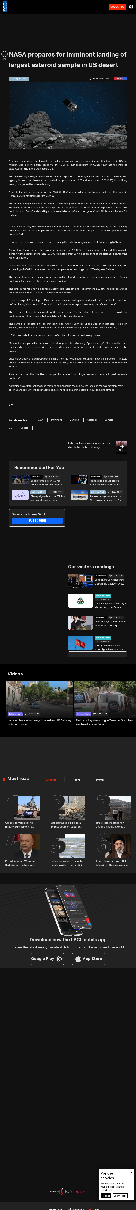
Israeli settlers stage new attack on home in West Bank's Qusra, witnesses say (112, 825)
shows (98, 1207)
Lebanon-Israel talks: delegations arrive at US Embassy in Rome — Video (39, 722)
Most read (18, 778)
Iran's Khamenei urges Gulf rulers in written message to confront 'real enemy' (112, 863)
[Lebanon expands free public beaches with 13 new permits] (68, 850)
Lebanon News (15, 714)
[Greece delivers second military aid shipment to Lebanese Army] (22, 812)
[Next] (131, 703)
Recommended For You (39, 468)
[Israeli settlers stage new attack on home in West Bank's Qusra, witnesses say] (113, 812)
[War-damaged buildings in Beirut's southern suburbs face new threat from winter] (68, 812)
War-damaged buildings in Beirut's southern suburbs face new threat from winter (67, 825)
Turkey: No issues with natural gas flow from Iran (109, 647)
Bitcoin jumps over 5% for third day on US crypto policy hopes (47, 483)
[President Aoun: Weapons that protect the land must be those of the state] (22, 850)
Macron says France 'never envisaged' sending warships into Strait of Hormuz (110, 624)
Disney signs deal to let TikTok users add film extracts (47, 498)
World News (36, 477)
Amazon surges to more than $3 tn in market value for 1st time (106, 498)
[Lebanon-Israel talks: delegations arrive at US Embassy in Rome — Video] (39, 703)
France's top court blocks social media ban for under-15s (105, 483)
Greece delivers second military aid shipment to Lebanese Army (19, 825)
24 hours (51, 780)
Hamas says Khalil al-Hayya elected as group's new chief (110, 605)
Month (100, 780)
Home (14, 1207)
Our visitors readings (91, 567)
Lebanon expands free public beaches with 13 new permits (67, 863)
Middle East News (103, 596)
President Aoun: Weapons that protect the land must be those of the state (22, 863)
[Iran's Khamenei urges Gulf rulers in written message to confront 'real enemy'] (113, 850)
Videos (15, 674)
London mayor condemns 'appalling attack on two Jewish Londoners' (109, 582)
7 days (76, 780)
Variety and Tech (38, 492)
